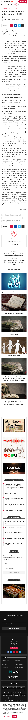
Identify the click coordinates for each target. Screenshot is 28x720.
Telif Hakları (5, 667)
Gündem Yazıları (19, 698)
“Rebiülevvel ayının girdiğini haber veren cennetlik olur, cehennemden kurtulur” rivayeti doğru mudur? (14, 486)
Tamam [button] (14, 716)
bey (3, 215)
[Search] (26, 4)
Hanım (15, 218)
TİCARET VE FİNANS (17, 692)
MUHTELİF (21, 700)
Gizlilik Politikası (19, 667)
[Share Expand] (22, 25)
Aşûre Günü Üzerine (11, 493)
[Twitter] (3, 1)
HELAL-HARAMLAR (19, 690)
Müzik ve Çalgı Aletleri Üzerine (14, 510)
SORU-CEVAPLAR (6, 687)
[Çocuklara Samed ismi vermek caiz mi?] (14, 281)
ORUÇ (4, 692)
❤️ (12, 1)
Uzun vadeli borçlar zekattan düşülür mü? (13, 544)
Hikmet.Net (7, 19)
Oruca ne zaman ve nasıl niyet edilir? (14, 499)
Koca (3, 220)
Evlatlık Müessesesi (14, 355)
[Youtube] (7, 1)
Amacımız (4, 664)
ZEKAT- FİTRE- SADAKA (7, 695)
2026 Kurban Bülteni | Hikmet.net (14, 538)
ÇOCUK (4, 700)
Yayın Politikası (19, 664)
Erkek (7, 215)
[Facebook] (1, 1)
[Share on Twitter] (19, 25)
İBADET (13, 687)
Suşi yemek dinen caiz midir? (13, 528)
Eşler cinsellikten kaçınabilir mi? (14, 313)
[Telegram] (9, 1)
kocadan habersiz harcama (13, 220)
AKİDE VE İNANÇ (20, 687)
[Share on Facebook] (15, 25)
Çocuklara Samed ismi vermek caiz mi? (14, 292)
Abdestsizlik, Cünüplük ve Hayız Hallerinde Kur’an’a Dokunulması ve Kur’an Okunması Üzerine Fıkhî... (14, 378)
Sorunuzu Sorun (23, 1)
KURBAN (11, 698)
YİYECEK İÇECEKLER (13, 700)
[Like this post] (12, 25)
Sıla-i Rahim (14, 334)
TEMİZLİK (23, 695)
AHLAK (9, 692)
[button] (4, 591)
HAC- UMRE (5, 698)
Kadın (20, 218)
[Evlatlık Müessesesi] (14, 345)
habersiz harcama (15, 215)
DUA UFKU (16, 695)
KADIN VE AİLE (5, 690)
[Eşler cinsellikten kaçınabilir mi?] (14, 302)
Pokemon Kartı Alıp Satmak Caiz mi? (14, 522)
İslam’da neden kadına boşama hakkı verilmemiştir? (14, 505)
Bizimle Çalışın (5, 660)
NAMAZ (12, 690)
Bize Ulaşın (18, 660)
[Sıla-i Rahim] (14, 324)
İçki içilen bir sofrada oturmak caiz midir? (14, 533)
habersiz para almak (6, 218)
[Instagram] (5, 1)
